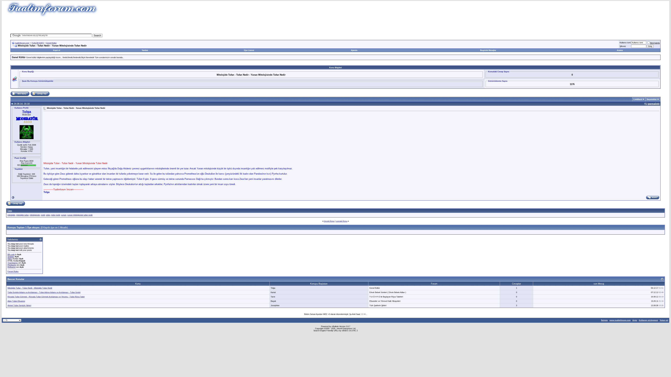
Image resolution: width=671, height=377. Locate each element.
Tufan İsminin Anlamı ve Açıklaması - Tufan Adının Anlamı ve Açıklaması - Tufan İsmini (44, 292)
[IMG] (10, 259)
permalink (653, 103)
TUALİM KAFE (37, 43)
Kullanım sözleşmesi (648, 320)
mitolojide (11, 215)
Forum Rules (13, 271)
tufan (48, 215)
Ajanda (354, 50)
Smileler (11, 257)
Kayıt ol (56, 50)
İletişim (604, 320)
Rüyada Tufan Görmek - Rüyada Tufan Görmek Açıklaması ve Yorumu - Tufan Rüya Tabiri (46, 297)
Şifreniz (623, 46)
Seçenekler (652, 99)
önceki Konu (329, 221)
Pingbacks (12, 265)
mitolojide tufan (22, 215)
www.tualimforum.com (620, 320)
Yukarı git (664, 320)
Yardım (145, 50)
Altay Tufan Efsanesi (16, 301)
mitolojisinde (35, 215)
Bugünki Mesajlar (488, 50)
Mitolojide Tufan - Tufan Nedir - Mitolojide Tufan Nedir (30, 288)
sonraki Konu (341, 221)
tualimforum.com (22, 43)
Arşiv (634, 320)
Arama (620, 50)
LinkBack (637, 99)
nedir (43, 215)
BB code (11, 254)
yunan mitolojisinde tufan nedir (80, 215)
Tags (9, 210)
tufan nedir (55, 215)
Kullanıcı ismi (625, 43)
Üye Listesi (249, 50)
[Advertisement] (271, 25)
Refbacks (12, 267)
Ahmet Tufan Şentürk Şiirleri (19, 305)
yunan (63, 215)
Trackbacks (13, 263)
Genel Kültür (51, 43)
